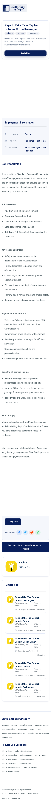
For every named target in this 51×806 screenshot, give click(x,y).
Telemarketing (7, 737)
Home (4, 793)
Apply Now (25, 53)
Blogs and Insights (35, 793)
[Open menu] (47, 8)
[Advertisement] (25, 89)
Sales (39, 729)
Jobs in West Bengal (9, 759)
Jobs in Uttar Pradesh (23, 751)
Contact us (15, 799)
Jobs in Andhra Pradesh (11, 771)
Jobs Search (14, 793)
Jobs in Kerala (7, 751)
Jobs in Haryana (25, 763)
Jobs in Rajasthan (30, 767)
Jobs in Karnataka (27, 759)
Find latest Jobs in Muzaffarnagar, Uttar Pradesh (25, 547)
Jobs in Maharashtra (9, 755)
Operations (22, 729)
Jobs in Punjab (40, 755)
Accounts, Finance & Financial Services (17, 725)
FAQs (23, 793)
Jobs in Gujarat (26, 755)
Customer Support (42, 725)
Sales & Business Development (13, 733)
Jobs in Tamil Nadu (9, 763)
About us (5, 799)
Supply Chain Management (38, 733)
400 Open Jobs (24, 567)
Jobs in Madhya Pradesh (11, 767)
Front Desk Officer (8, 729)
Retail (32, 729)
